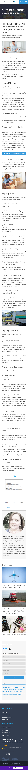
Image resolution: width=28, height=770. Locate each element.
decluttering (5, 691)
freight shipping (16, 37)
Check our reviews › (7, 749)
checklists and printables (7, 37)
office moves (20, 693)
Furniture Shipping (6, 727)
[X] (6, 754)
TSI (14, 2)
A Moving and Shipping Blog (11, 13)
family (16, 693)
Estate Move (5, 719)
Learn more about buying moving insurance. (14, 153)
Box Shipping (5, 730)
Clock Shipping (5, 735)
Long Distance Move (7, 717)
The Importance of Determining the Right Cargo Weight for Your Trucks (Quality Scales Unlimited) (13, 611)
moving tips (8, 687)
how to (17, 687)
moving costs (12, 693)
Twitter (6, 648)
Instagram (10, 648)
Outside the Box (13, 10)
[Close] (25, 768)
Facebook (3, 648)
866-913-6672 (8, 740)
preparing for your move (15, 689)
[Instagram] (9, 754)
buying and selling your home (11, 694)
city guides (20, 694)
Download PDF (6, 508)
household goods (18, 691)
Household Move (6, 714)
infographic (4, 696)
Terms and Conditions (14, 763)
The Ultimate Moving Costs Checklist (14, 635)
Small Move (4, 712)
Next (14, 677)
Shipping (8, 35)
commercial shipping (11, 696)
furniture (12, 691)
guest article (5, 693)
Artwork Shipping (6, 732)
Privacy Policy (5, 763)
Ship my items (18, 767)
